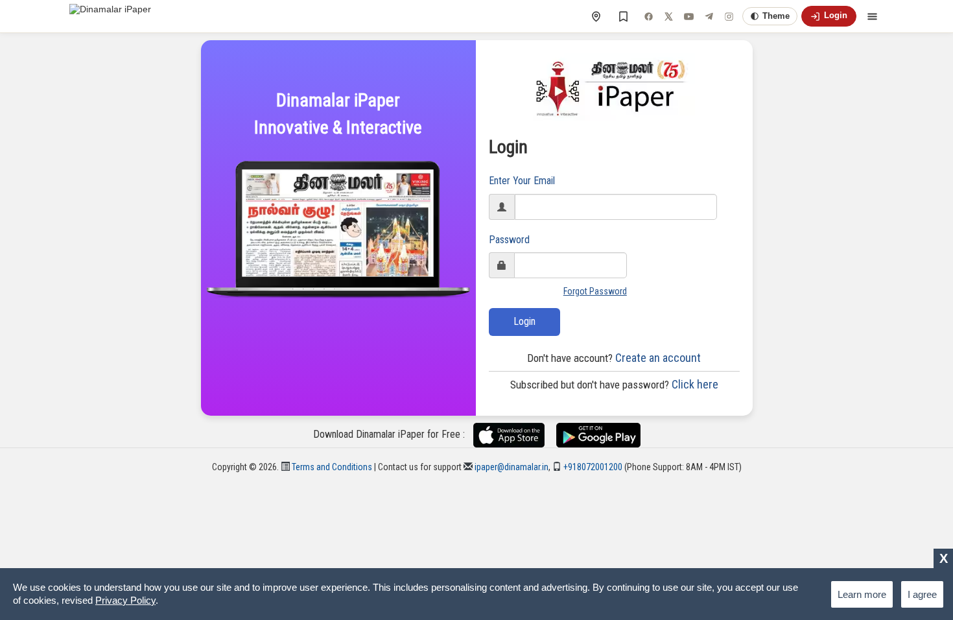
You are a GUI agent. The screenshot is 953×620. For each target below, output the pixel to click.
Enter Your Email (522, 180)
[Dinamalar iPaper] (110, 16)
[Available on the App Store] (513, 434)
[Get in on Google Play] (598, 434)
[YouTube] (688, 16)
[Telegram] (708, 16)
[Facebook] (648, 16)
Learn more (862, 594)
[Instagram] (728, 16)
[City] (595, 16)
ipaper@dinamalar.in (510, 467)
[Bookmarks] (623, 16)
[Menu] (872, 16)
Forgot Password (595, 291)
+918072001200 (591, 467)
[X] (668, 16)
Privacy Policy (125, 600)
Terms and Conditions (331, 467)
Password (509, 239)
